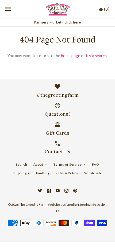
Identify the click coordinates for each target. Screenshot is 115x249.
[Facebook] (49, 191)
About (40, 164)
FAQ (95, 164)
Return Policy (67, 173)
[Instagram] (66, 191)
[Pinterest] (75, 191)
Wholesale (93, 173)
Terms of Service (69, 164)
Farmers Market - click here (57, 22)
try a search (96, 55)
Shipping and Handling (31, 173)
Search (21, 164)
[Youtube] (58, 191)
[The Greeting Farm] (58, 9)
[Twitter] (40, 191)
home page (70, 55)
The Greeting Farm (33, 205)
